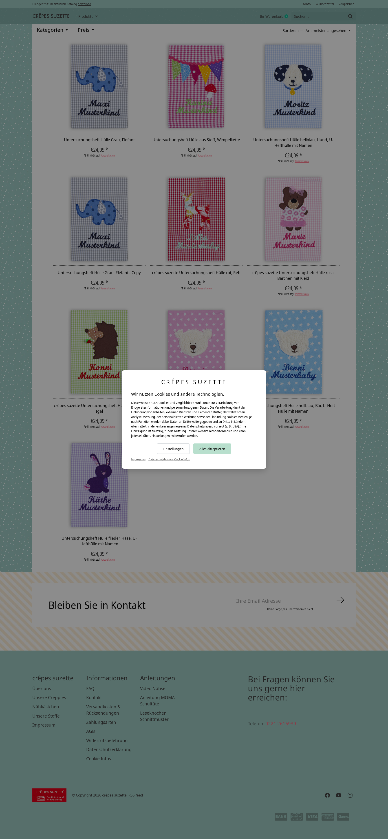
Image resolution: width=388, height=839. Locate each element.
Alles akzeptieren (212, 449)
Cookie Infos (182, 459)
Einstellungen (173, 449)
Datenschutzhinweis (161, 459)
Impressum (138, 459)
